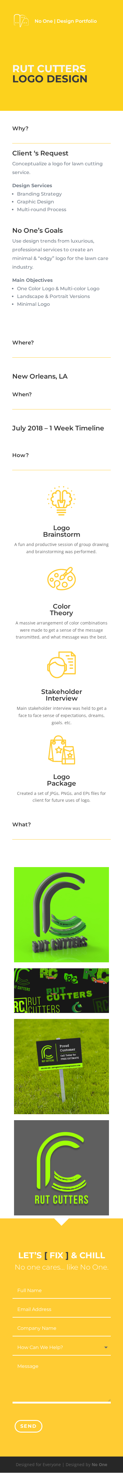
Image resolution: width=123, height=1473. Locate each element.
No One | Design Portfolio (66, 21)
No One (99, 1464)
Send (28, 1426)
